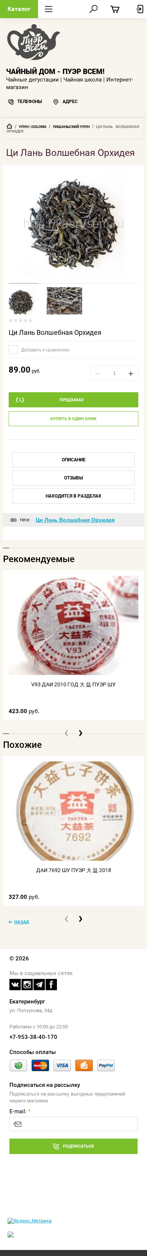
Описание (74, 459)
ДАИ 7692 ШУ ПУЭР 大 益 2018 (73, 870)
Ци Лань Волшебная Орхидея (55, 332)
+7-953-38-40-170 (33, 1037)
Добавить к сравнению (44, 350)
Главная (9, 126)
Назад (21, 922)
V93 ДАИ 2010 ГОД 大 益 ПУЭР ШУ (73, 684)
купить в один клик (73, 418)
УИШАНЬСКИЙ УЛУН (71, 127)
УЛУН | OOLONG (32, 127)
